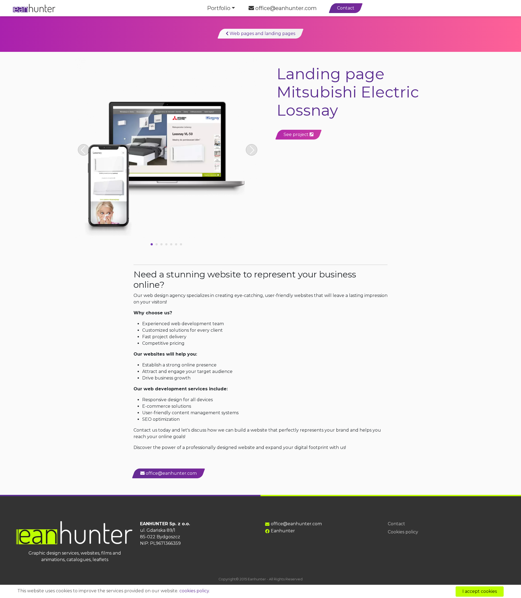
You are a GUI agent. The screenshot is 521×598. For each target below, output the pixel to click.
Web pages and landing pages (261, 33)
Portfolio (218, 8)
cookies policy (194, 590)
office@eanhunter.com (285, 8)
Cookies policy (403, 531)
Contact (345, 8)
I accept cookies (479, 591)
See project (297, 134)
